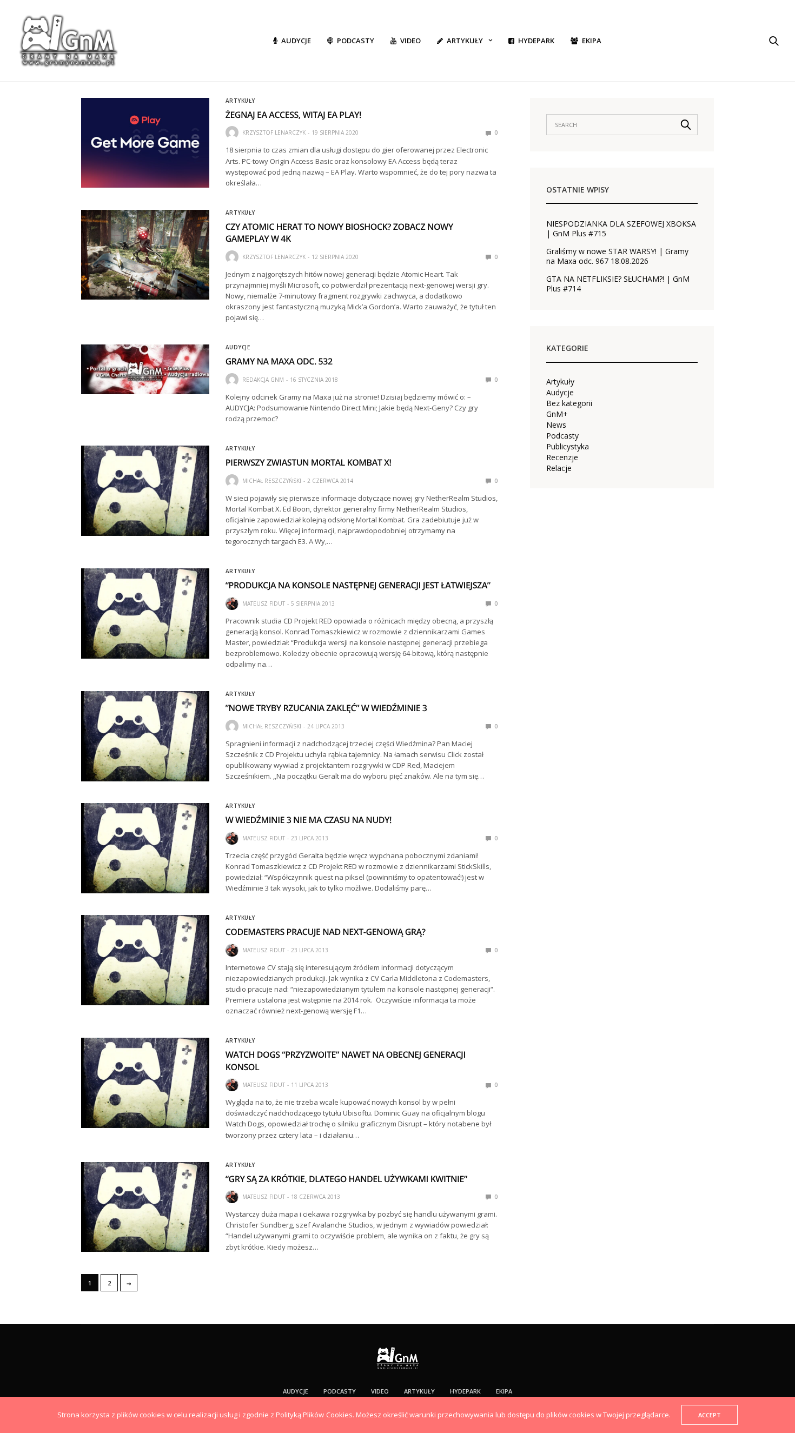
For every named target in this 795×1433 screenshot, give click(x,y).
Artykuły (465, 40)
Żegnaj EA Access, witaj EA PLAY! (293, 115)
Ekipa (591, 40)
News (556, 425)
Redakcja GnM (263, 379)
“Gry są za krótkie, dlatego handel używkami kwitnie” (346, 1179)
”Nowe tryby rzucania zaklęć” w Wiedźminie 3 (326, 708)
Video (410, 40)
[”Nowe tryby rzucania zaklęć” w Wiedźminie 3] (145, 736)
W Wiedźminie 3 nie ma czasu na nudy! (309, 820)
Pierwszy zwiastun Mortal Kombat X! (309, 462)
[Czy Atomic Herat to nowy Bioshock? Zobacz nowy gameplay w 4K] (145, 255)
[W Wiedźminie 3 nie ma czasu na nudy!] (145, 848)
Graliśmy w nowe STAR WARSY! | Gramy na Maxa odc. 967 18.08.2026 (617, 256)
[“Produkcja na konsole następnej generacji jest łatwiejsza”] (145, 613)
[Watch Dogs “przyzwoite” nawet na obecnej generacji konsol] (145, 1082)
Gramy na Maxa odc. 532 (279, 361)
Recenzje (562, 457)
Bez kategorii (569, 403)
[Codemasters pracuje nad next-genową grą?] (145, 960)
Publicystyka (567, 446)
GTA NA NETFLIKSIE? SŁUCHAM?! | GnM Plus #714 (618, 284)
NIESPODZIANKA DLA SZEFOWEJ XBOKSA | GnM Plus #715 (621, 228)
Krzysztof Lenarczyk (274, 132)
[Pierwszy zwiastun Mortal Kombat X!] (145, 490)
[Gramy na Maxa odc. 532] (145, 369)
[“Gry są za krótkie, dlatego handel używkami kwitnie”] (145, 1207)
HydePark (536, 40)
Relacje (559, 468)
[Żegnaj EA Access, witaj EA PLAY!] (145, 143)
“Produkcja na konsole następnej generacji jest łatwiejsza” (358, 585)
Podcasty (355, 40)
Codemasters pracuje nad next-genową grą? (326, 932)
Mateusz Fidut (263, 603)
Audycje (296, 40)
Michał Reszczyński (271, 481)
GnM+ (557, 414)
